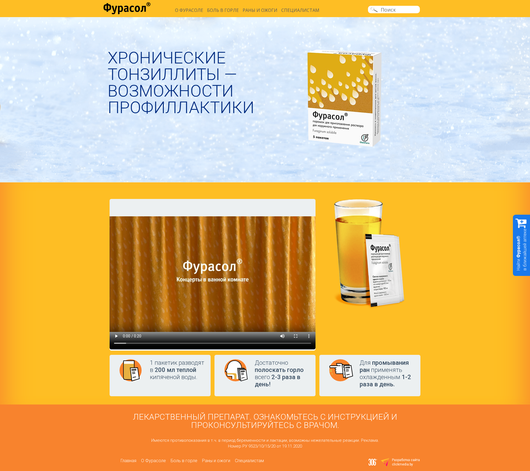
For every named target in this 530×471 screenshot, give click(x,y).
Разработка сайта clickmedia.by (406, 462)
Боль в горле (223, 10)
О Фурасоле (153, 460)
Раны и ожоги (260, 10)
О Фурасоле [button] (189, 10)
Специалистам (300, 10)
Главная (128, 460)
